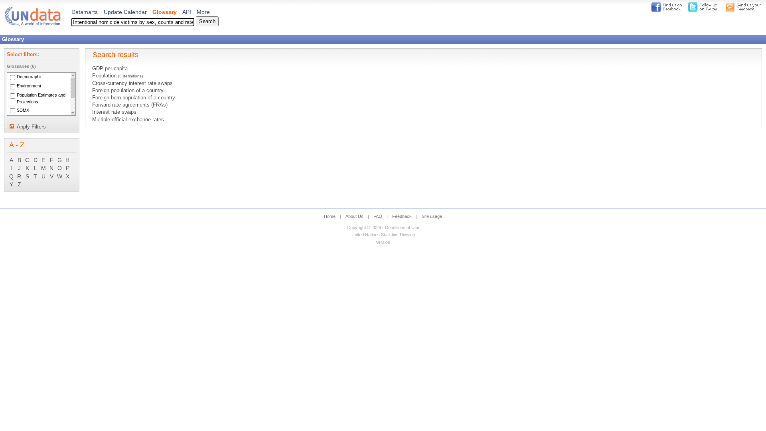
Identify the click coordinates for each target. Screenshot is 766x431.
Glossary (164, 12)
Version (383, 242)
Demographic (30, 77)
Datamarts (84, 12)
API (186, 12)
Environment (29, 86)
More (203, 12)
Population (117, 76)
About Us (354, 216)
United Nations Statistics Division (383, 234)
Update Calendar (125, 12)
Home (330, 216)
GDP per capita (110, 68)
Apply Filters (31, 127)
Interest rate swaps (114, 112)
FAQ (377, 216)
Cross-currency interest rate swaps (132, 83)
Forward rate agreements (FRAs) (130, 105)
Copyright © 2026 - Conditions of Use (383, 227)
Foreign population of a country (128, 90)
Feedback (402, 216)
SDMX (23, 110)
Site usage (432, 216)
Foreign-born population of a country (133, 98)
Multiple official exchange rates (128, 120)
